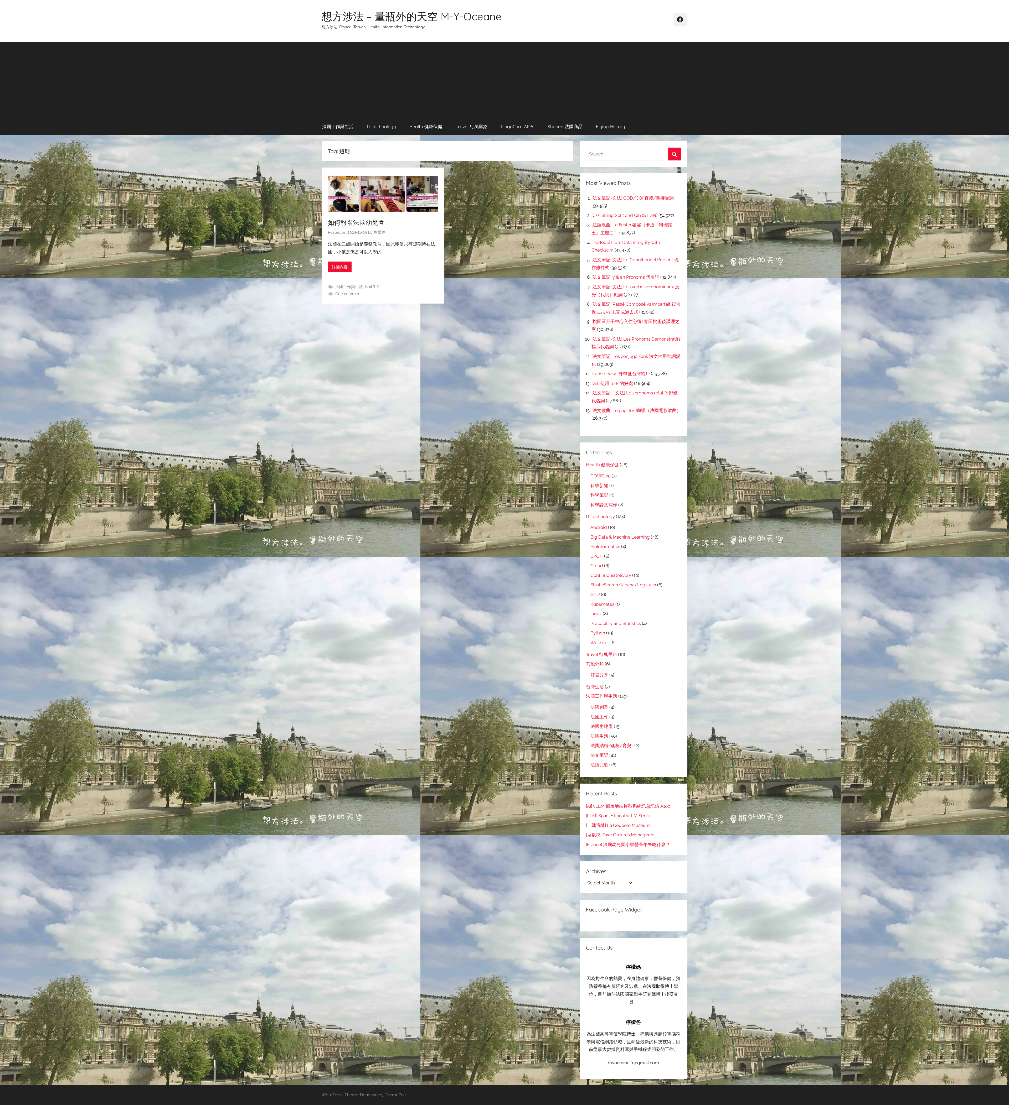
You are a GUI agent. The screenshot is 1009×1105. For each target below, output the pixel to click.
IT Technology (381, 126)
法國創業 (599, 707)
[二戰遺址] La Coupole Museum (618, 825)
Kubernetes (602, 604)
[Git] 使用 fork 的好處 (612, 383)
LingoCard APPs (517, 126)
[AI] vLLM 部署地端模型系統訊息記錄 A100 (628, 806)
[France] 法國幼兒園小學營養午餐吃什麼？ (628, 844)
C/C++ (596, 556)
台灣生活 (595, 686)
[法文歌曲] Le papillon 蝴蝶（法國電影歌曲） (636, 410)
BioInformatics (605, 546)
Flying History (610, 126)
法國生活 (372, 286)
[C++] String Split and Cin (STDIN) (624, 215)
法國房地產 (601, 726)
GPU (595, 594)
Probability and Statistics (615, 623)
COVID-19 (600, 475)
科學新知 (599, 485)
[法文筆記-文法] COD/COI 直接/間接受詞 (632, 198)
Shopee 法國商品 (565, 126)
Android (598, 527)
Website (599, 642)
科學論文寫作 (603, 504)
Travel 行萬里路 (472, 126)
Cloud (596, 565)
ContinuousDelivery (610, 575)
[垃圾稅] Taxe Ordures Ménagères (620, 834)
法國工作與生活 (337, 126)
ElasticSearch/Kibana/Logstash (623, 584)
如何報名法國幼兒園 (356, 222)
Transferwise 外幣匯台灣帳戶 (620, 373)
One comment (348, 293)
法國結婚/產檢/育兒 (610, 745)
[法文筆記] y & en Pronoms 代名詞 (625, 277)
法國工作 (599, 717)
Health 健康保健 (425, 126)
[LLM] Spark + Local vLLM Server (619, 815)
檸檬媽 (379, 232)
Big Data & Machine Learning (620, 537)
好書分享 (599, 674)
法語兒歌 (599, 764)
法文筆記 (599, 755)
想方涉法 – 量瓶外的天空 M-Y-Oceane (412, 16)
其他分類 (595, 663)
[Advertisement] (504, 79)
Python (597, 632)
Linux (596, 613)
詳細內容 (340, 267)
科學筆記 (599, 495)
